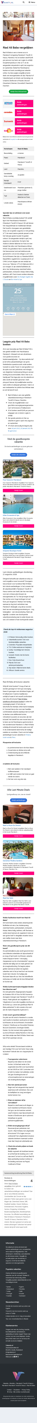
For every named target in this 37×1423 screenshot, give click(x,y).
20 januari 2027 (25, 428)
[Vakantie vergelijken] (7, 2)
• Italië (20, 1291)
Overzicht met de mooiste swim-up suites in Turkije (17, 1312)
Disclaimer (16, 1390)
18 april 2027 (12, 431)
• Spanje (8, 1287)
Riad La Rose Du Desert (12, 825)
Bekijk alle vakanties (18, 454)
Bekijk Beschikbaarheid (18, 91)
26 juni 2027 (15, 428)
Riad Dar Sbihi (8, 898)
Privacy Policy (26, 1390)
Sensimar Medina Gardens (12, 860)
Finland (28, 734)
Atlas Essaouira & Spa (11, 515)
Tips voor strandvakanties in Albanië (17, 1319)
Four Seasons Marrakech (12, 480)
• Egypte (21, 1287)
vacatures (14, 1341)
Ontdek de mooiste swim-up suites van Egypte (18, 1307)
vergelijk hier (13, 139)
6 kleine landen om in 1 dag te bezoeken (18, 1316)
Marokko (22, 1289)
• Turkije (8, 1291)
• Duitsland (21, 1296)
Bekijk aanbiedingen (22, 103)
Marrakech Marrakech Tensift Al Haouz (14, 1385)
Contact (9, 1390)
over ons (19, 1338)
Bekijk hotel (18, 490)
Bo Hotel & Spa (16, 279)
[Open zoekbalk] (23, 2)
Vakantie (5, 1383)
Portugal (9, 1293)
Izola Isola (6, 737)
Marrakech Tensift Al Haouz (24, 1383)
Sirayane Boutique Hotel (12, 550)
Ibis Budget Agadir (23, 277)
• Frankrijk (9, 1296)
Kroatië (21, 1293)
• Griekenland (10, 1289)
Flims (13, 737)
